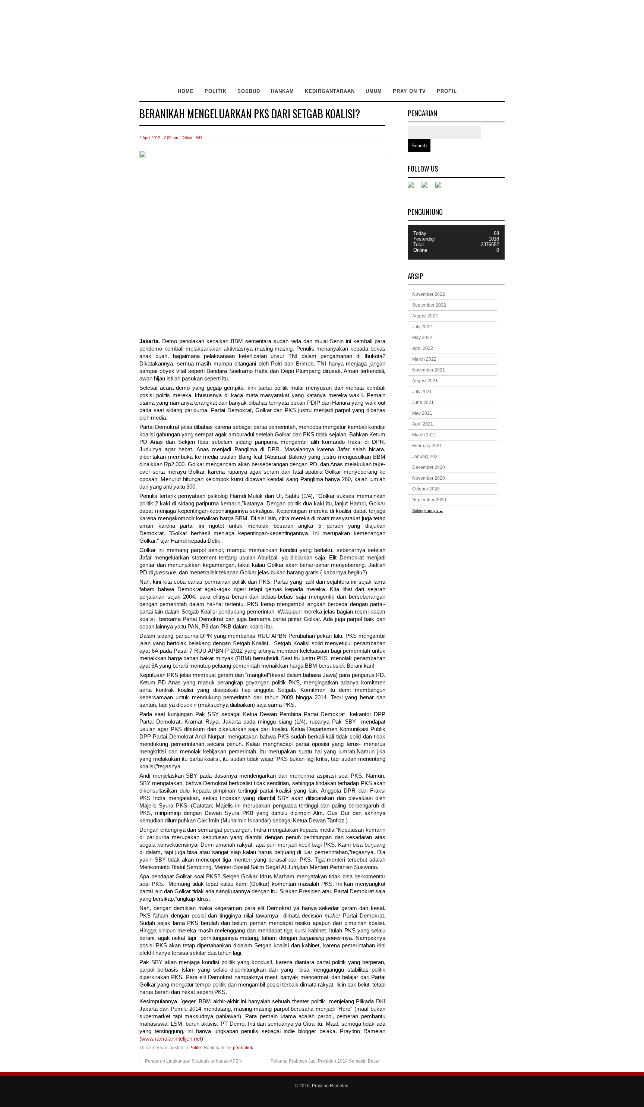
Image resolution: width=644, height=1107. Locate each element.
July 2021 (422, 391)
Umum (374, 91)
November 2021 (428, 370)
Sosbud (248, 91)
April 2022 (422, 348)
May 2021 (422, 413)
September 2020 (429, 499)
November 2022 (428, 294)
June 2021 (423, 402)
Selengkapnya (427, 510)
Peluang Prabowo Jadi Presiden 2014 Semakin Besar (328, 1061)
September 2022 (429, 305)
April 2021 (422, 424)
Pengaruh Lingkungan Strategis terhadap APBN (190, 1061)
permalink (243, 1047)
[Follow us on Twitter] (427, 188)
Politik (216, 91)
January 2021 (426, 456)
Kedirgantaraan (330, 91)
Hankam (282, 91)
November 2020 (428, 478)
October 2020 (426, 489)
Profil (447, 91)
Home (186, 91)
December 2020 (428, 467)
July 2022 (422, 326)
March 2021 (424, 435)
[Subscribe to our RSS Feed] (441, 188)
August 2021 (425, 380)
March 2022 (424, 359)
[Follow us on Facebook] (414, 188)
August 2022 (425, 316)
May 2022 (422, 337)
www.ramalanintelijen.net (171, 1039)
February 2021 (427, 445)
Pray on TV (409, 91)
